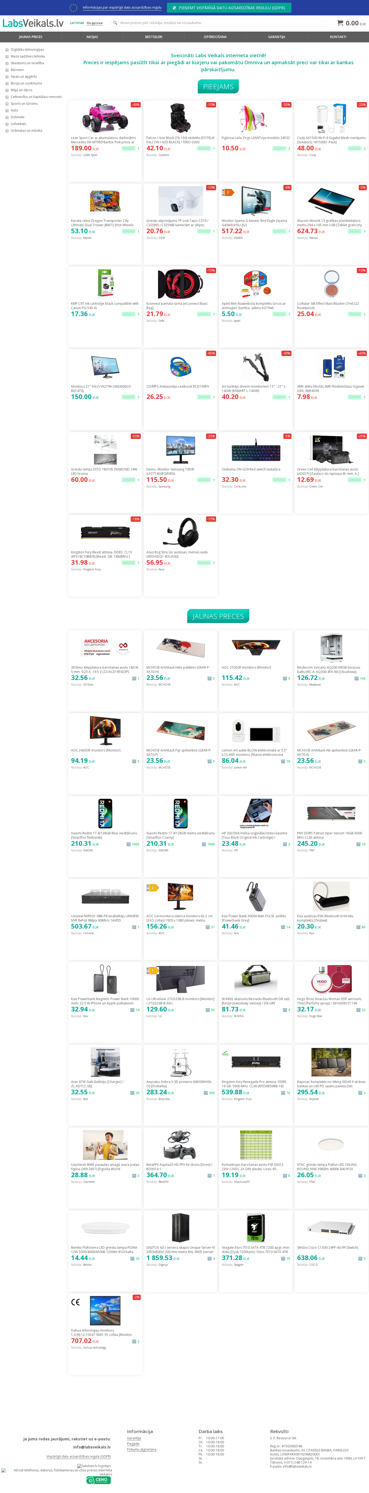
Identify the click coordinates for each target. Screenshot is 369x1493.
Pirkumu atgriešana (141, 1449)
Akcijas (92, 37)
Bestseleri (153, 37)
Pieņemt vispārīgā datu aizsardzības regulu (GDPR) (232, 7)
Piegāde (133, 1444)
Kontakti (338, 37)
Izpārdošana (215, 37)
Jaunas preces (30, 37)
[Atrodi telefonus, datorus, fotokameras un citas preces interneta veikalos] (56, 1474)
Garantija (276, 37)
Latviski (77, 23)
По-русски (95, 23)
